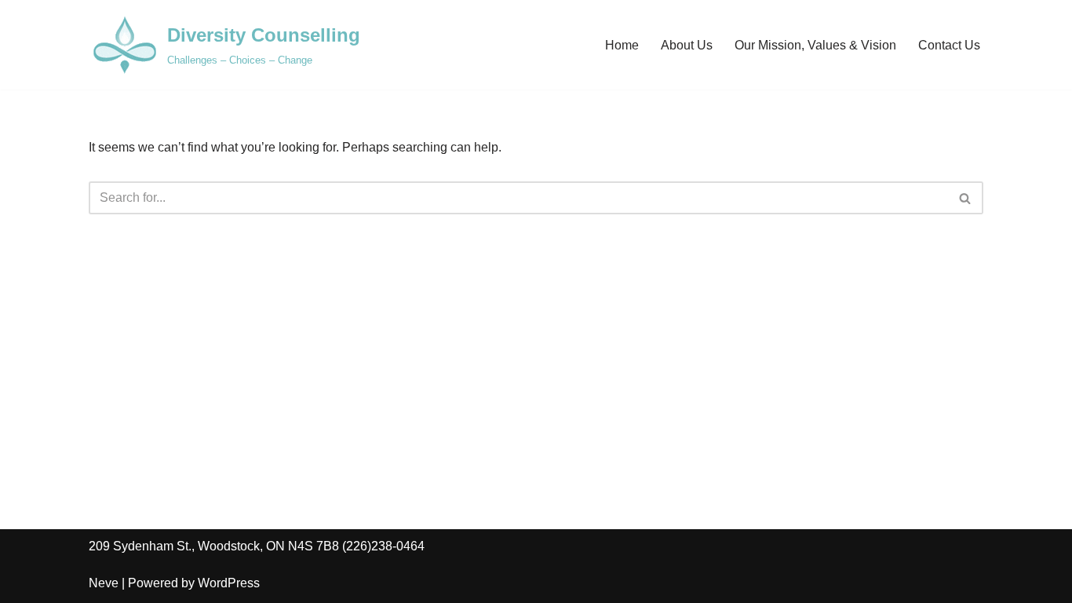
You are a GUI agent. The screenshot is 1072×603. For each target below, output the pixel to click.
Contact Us (949, 45)
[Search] (965, 197)
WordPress (229, 583)
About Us (687, 45)
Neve (104, 583)
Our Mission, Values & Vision (815, 45)
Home (622, 45)
